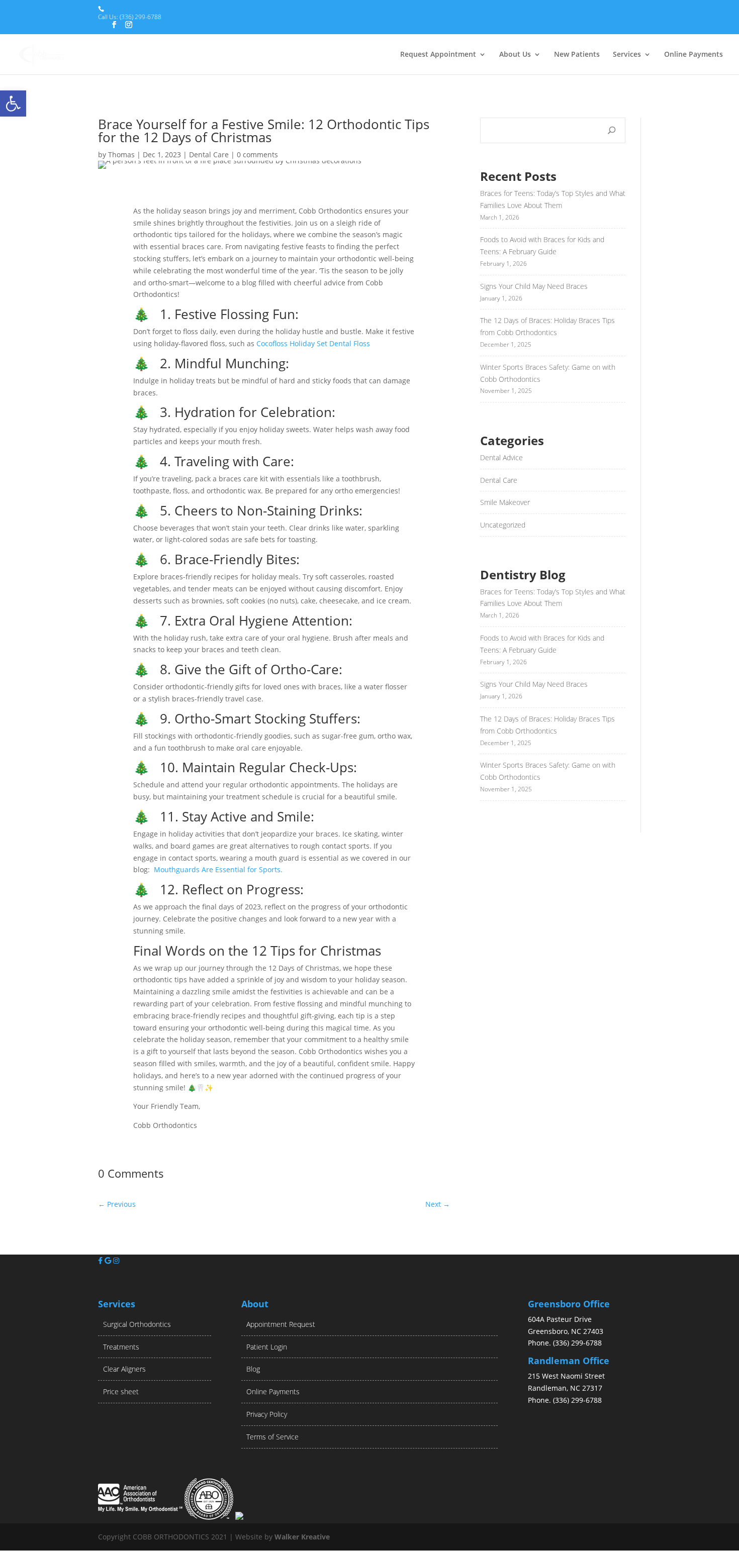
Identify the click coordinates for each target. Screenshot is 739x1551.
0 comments (257, 154)
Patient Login (266, 1347)
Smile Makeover (505, 502)
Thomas (121, 154)
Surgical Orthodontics (137, 1324)
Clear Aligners (124, 1369)
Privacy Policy (266, 1414)
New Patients (577, 55)
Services (627, 55)
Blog (253, 1369)
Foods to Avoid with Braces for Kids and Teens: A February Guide (542, 245)
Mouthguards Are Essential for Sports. (218, 869)
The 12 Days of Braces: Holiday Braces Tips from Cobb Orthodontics (547, 326)
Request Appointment (438, 55)
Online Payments (693, 55)
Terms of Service (272, 1436)
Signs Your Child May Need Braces (534, 286)
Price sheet (121, 1391)
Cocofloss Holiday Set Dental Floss (313, 343)
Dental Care (209, 154)
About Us (515, 55)
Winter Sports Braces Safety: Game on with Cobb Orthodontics (547, 373)
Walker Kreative (302, 1536)
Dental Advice (501, 457)
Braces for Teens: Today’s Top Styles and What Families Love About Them (552, 199)
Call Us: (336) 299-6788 (129, 17)
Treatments (121, 1347)
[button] (13, 103)
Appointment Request (280, 1324)
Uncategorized (502, 525)
